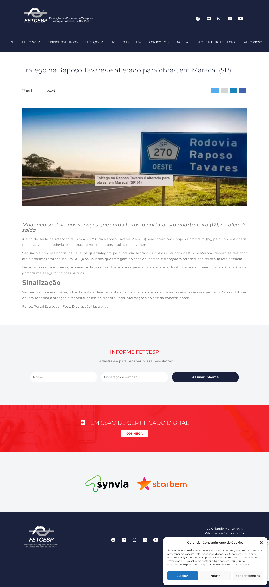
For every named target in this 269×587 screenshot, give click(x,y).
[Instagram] (219, 18)
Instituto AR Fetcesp (126, 42)
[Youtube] (240, 18)
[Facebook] (198, 18)
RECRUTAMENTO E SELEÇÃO (216, 42)
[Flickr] (208, 18)
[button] (261, 543)
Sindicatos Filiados (63, 42)
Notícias (183, 42)
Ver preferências (248, 576)
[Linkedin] (229, 18)
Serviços (92, 42)
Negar (215, 576)
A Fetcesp (29, 42)
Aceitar (182, 576)
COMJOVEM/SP (159, 42)
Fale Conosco (253, 42)
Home (9, 42)
